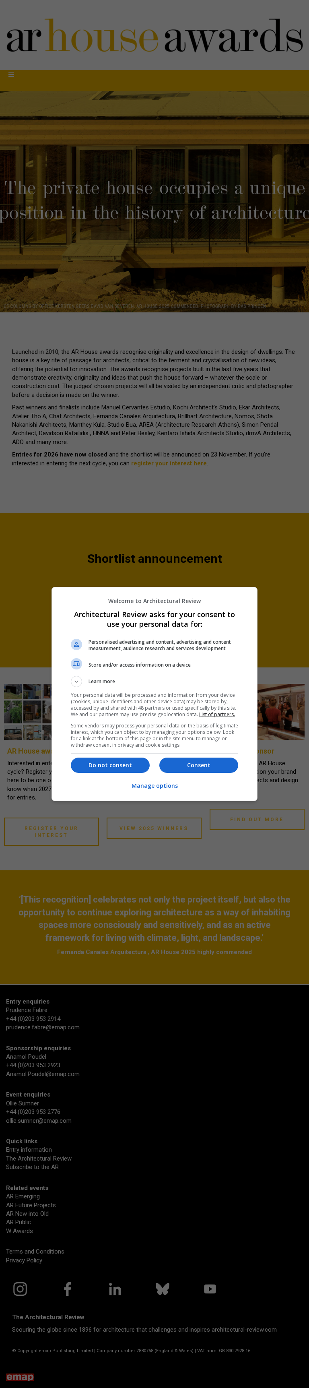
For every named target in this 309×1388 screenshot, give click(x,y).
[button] (154, 681)
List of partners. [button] (217, 714)
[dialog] (155, 694)
